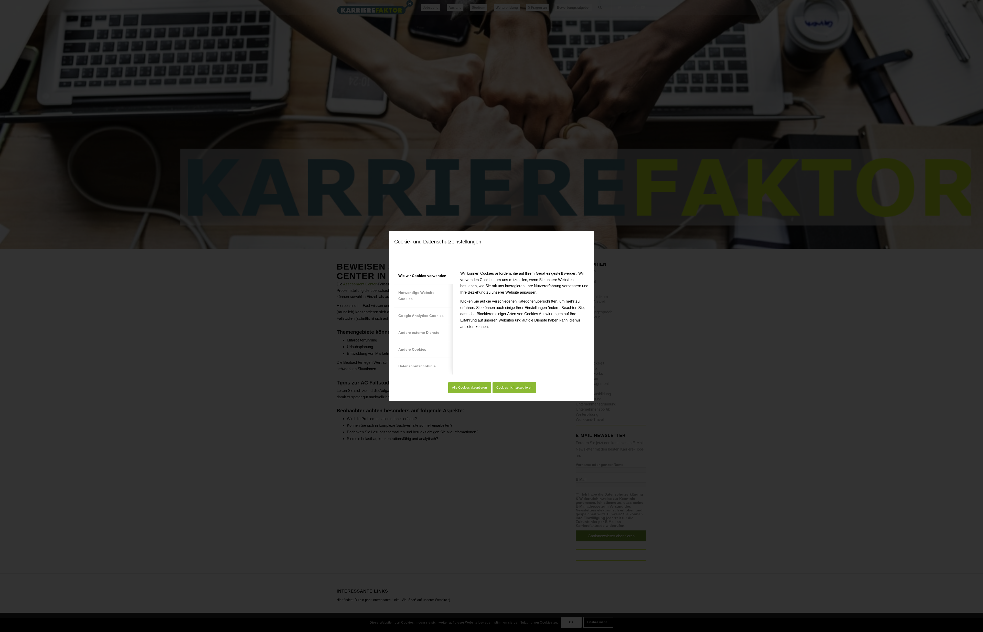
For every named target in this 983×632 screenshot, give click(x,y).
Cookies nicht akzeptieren (514, 387)
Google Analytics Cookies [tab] (421, 316)
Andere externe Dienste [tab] (418, 332)
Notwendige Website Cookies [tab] (416, 296)
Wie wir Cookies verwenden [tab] (422, 276)
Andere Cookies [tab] (412, 349)
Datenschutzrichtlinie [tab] (417, 366)
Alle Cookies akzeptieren (469, 387)
